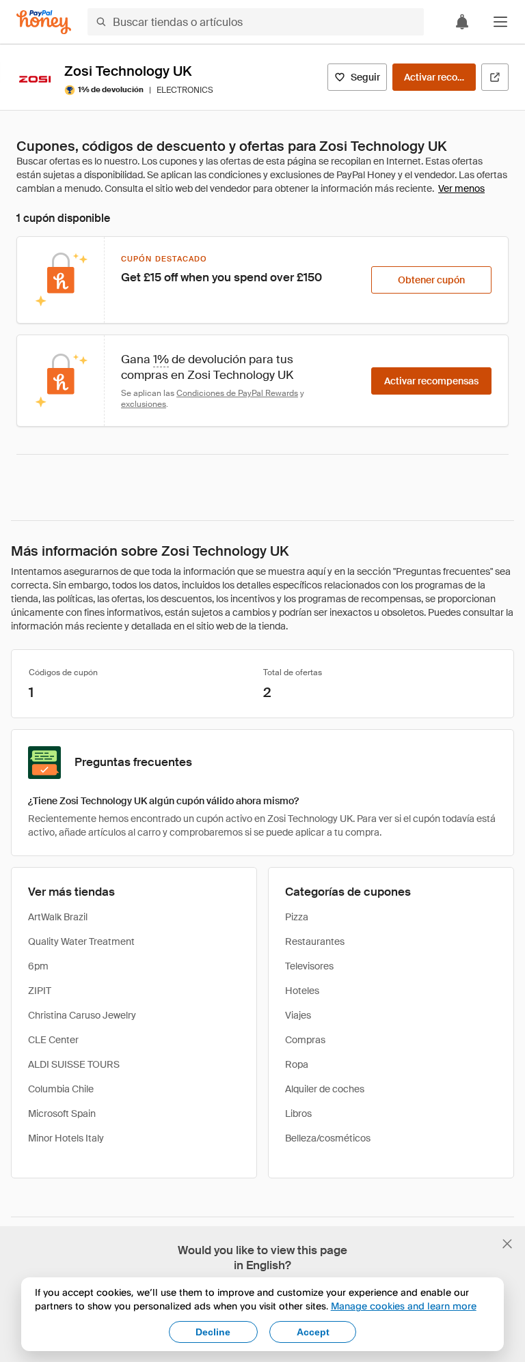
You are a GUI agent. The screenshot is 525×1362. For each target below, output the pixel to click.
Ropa (296, 1064)
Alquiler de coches (324, 1089)
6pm (38, 966)
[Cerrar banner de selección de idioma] (507, 1244)
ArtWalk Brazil (58, 917)
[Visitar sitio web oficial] (495, 77)
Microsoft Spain (62, 1113)
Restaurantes (315, 941)
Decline (213, 1331)
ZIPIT (39, 990)
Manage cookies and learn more (403, 1305)
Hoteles (302, 990)
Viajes (298, 1015)
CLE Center (53, 1040)
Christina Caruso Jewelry (82, 1015)
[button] (500, 22)
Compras (305, 1040)
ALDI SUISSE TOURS (74, 1064)
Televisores (309, 966)
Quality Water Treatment (81, 941)
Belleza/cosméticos (328, 1138)
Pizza (296, 917)
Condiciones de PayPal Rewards (237, 393)
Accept (313, 1331)
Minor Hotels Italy (66, 1138)
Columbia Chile (61, 1089)
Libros (298, 1113)
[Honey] (43, 22)
